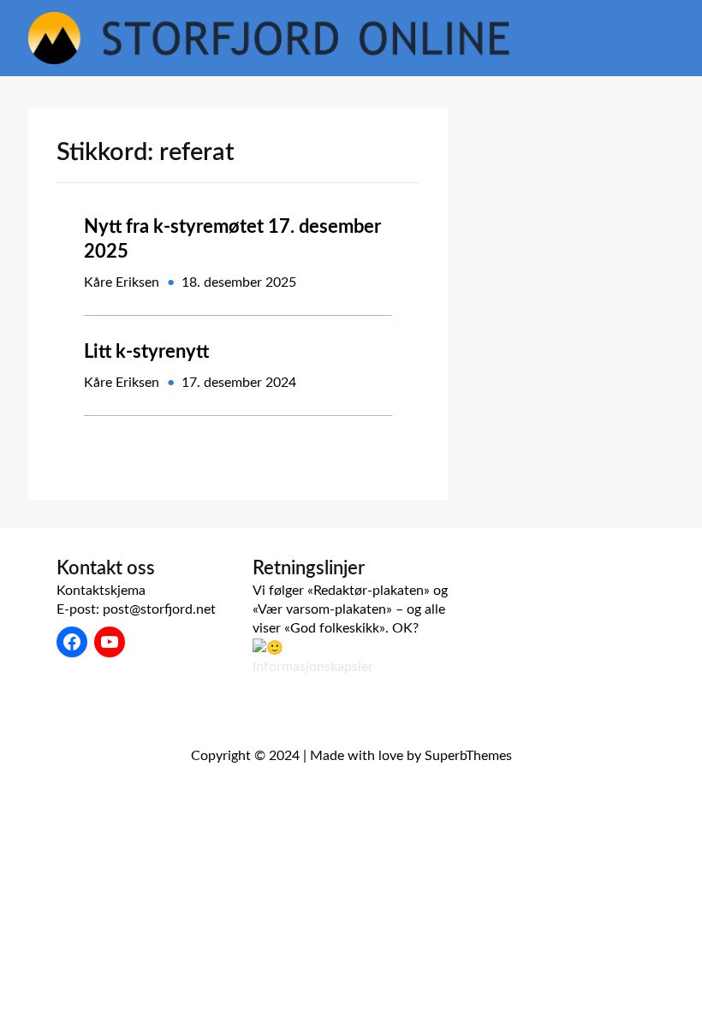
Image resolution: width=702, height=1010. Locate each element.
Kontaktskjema (101, 590)
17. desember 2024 (238, 382)
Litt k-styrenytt (146, 351)
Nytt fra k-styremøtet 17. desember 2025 (232, 239)
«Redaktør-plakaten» (368, 590)
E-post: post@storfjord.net (136, 609)
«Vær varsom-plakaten (319, 609)
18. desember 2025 (238, 282)
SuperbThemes (468, 756)
